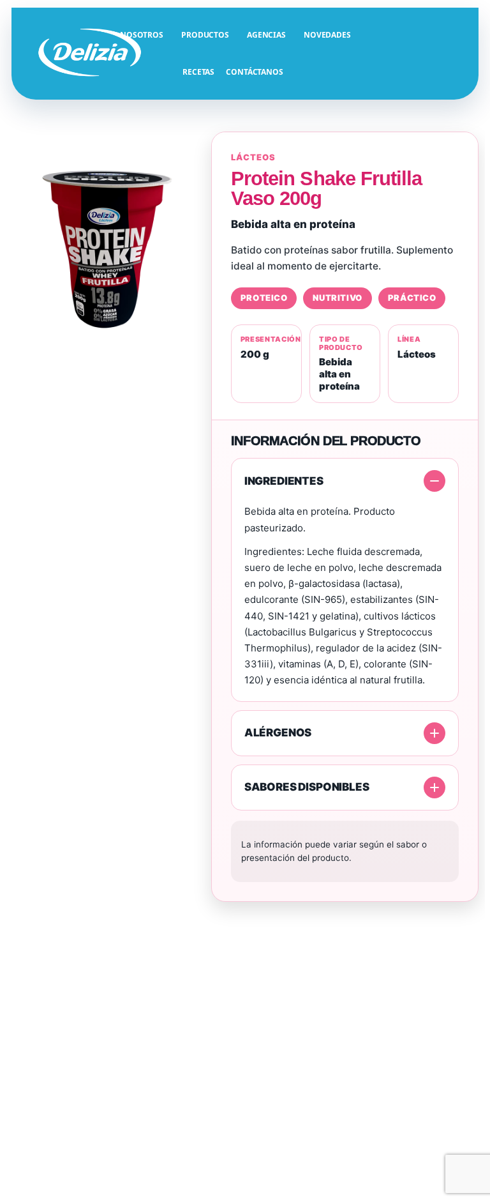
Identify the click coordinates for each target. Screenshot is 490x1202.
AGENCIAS (266, 34)
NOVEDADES (327, 34)
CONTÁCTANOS (254, 71)
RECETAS (198, 71)
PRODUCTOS (205, 34)
